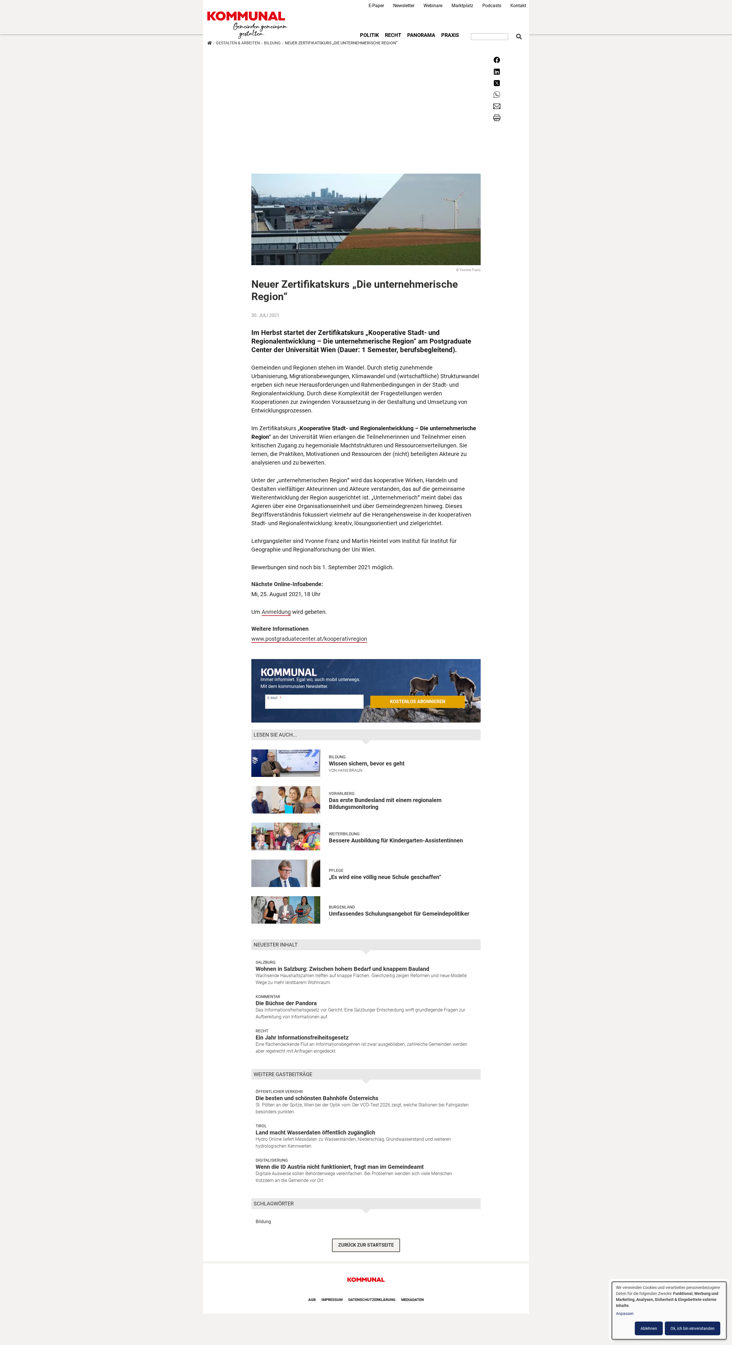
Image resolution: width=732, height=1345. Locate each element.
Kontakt (518, 5)
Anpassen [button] (625, 1313)
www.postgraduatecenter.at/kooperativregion (309, 638)
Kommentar (268, 996)
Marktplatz (462, 5)
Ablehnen (648, 1328)
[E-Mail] (496, 105)
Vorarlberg (342, 793)
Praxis (450, 35)
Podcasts (491, 5)
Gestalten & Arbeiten (238, 43)
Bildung (272, 43)
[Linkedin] (496, 71)
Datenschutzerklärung (371, 1300)
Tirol (261, 1126)
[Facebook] (496, 59)
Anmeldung (276, 611)
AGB (312, 1300)
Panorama (421, 35)
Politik (369, 35)
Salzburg (266, 962)
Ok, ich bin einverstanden (693, 1328)
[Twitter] (496, 83)
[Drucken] (496, 117)
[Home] (248, 25)
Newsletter (403, 5)
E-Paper (376, 5)
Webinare (432, 5)
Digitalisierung (272, 1160)
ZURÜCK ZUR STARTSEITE (366, 1245)
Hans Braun (350, 770)
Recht (393, 35)
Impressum (332, 1300)
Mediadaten (412, 1300)
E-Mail (272, 698)
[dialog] (669, 1310)
